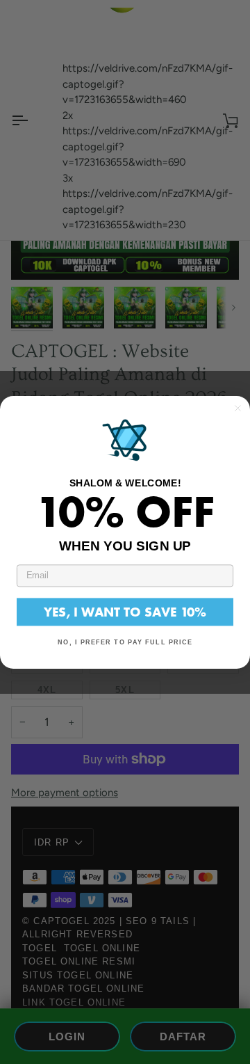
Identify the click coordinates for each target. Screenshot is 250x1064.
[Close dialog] (237, 408)
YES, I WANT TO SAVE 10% (125, 611)
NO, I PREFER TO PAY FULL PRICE (125, 641)
